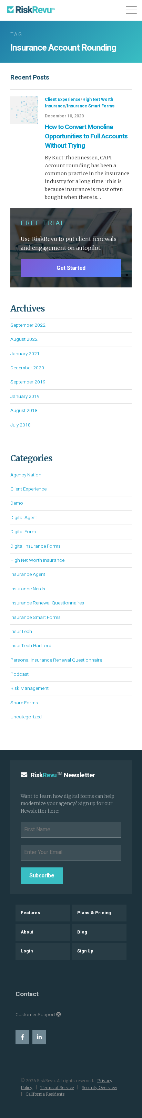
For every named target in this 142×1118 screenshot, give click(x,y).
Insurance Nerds (27, 589)
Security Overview (99, 1087)
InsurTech (21, 631)
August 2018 (24, 410)
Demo (16, 503)
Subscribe (41, 876)
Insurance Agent (27, 574)
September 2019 (27, 382)
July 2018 (20, 425)
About (27, 932)
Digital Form (23, 531)
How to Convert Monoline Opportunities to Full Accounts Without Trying (86, 136)
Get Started (71, 268)
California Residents (45, 1094)
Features (30, 913)
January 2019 (25, 396)
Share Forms (24, 702)
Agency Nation (25, 475)
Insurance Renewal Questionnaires (47, 603)
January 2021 (25, 353)
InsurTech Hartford (30, 645)
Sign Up (85, 951)
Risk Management (29, 688)
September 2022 (27, 325)
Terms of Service (57, 1087)
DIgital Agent (23, 517)
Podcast (19, 674)
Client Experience (63, 99)
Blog (82, 932)
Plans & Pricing (94, 913)
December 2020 (27, 368)
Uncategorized (26, 717)
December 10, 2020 (64, 116)
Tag (16, 34)
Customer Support (36, 1014)
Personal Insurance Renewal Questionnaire (56, 660)
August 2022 (24, 339)
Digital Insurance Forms (35, 546)
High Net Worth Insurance (37, 560)
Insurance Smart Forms (90, 106)
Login (27, 951)
